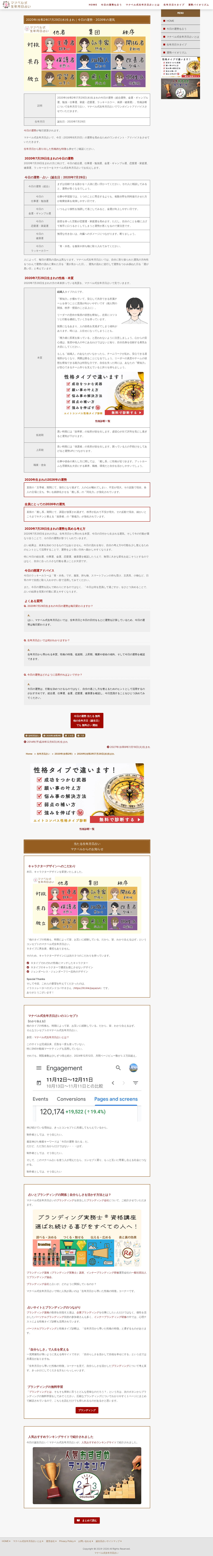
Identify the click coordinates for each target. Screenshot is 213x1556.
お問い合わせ (84, 1541)
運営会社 (50, 1541)
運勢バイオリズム (198, 4)
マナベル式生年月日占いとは (143, 4)
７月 (82, 735)
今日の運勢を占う (111, 4)
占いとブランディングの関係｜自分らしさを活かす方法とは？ (69, 1195)
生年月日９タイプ (174, 4)
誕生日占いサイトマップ (108, 1541)
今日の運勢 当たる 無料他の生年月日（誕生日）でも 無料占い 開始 (87, 720)
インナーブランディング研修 (103, 1272)
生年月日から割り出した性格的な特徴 (45, 148)
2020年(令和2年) (53, 735)
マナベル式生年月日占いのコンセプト (53, 1016)
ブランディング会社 (98, 1200)
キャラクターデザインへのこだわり (52, 866)
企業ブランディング (88, 1312)
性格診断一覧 (102, 421)
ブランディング (65, 1200)
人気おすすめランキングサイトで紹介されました (60, 1437)
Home (29, 753)
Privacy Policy (66, 1541)
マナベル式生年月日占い (106, 1552)
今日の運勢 (30, 130)
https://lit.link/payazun (87, 988)
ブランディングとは (40, 1391)
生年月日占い (34, 735)
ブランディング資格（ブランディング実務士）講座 (55, 1272)
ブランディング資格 (38, 1312)
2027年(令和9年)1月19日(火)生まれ (129, 746)
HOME (93, 4)
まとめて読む (88, 1520)
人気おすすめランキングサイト (99, 1442)
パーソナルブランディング (49, 1316)
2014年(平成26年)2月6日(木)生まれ (47, 741)
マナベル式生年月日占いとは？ (51, 1037)
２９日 (70, 735)
